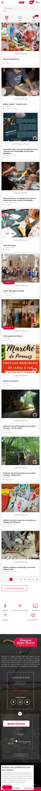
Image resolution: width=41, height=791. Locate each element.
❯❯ (37, 579)
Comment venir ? (20, 755)
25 (29, 579)
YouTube (27, 702)
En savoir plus (6, 784)
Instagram (20, 702)
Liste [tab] (6, 20)
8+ (21, 579)
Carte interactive (33, 620)
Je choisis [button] (17, 788)
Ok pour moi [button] (28, 788)
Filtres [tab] (34, 20)
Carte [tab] (20, 20)
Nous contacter (20, 691)
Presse (34, 784)
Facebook (13, 702)
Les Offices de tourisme (20, 610)
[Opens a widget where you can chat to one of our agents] (7, 787)
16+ (25, 579)
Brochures (35, 610)
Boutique (5, 620)
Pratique (5, 610)
